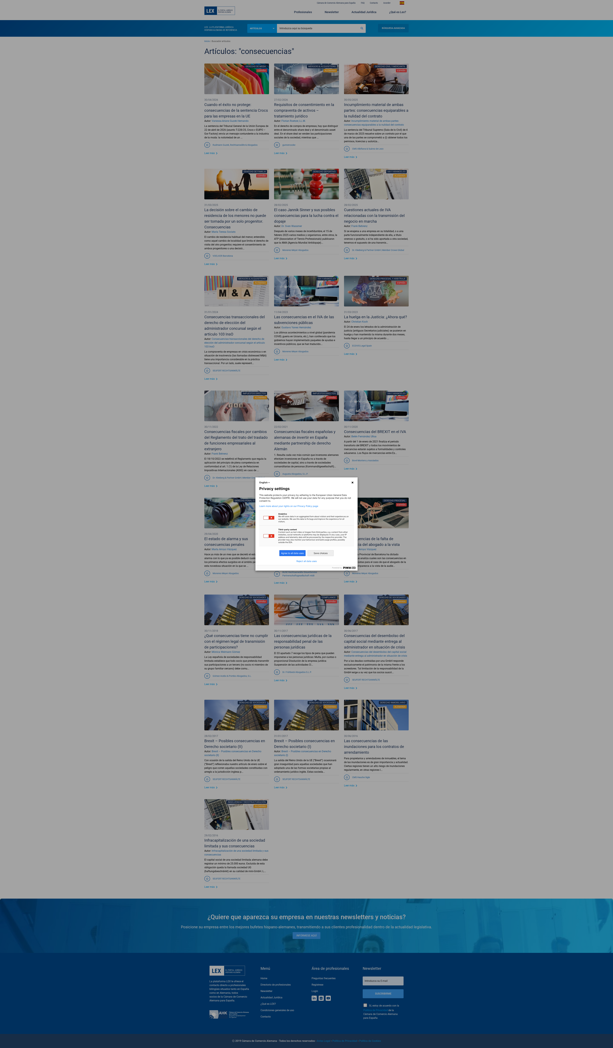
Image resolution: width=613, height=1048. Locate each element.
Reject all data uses (306, 561)
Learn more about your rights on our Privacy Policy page (288, 506)
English (263, 482)
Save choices (321, 553)
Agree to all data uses (292, 553)
